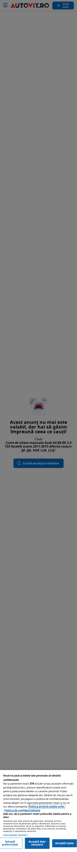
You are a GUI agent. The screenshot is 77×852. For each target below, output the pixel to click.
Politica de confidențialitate (22, 810)
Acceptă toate (64, 843)
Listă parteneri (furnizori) (15, 835)
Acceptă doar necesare (37, 843)
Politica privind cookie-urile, (47, 806)
